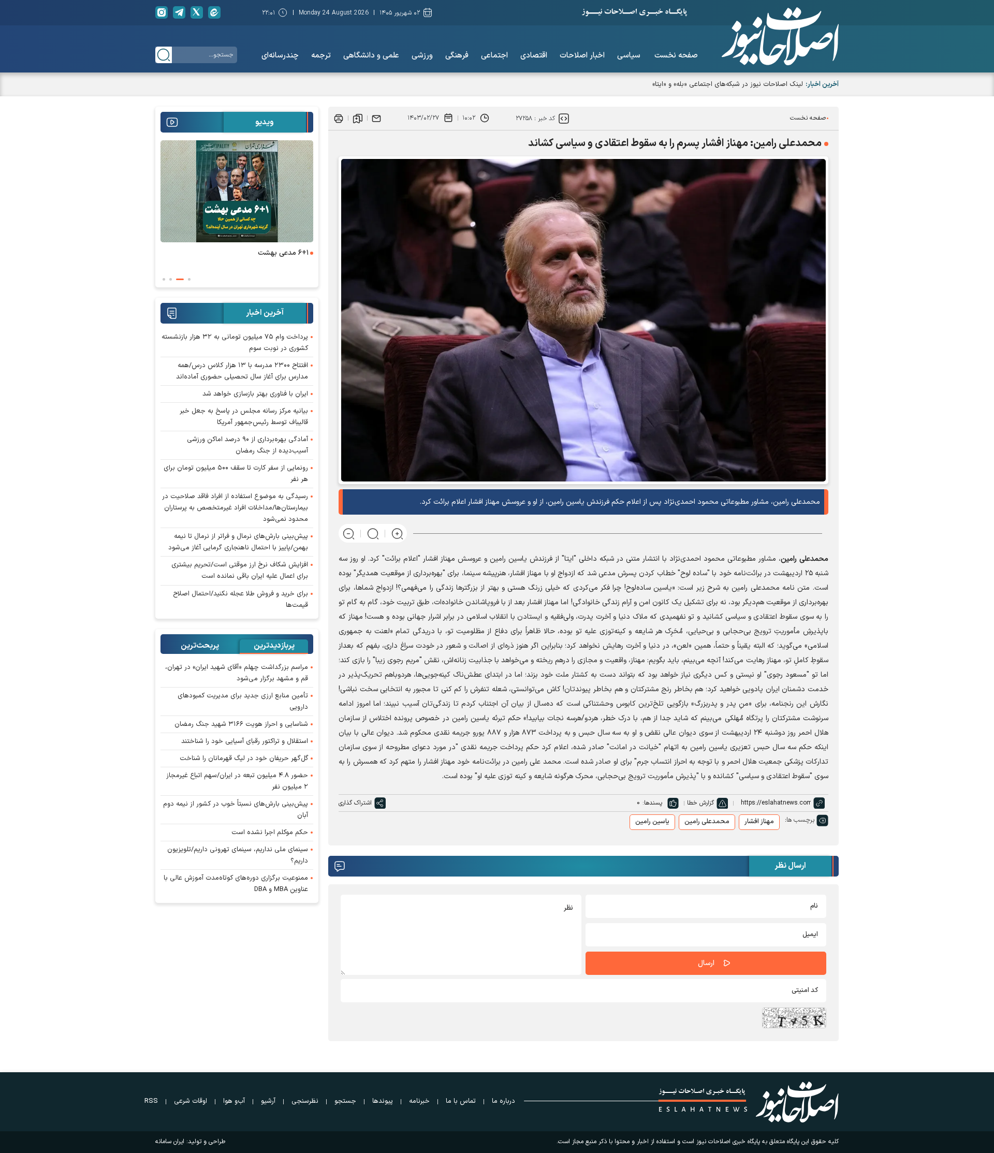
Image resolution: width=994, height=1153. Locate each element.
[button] (189, 279)
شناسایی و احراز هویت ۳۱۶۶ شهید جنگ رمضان (241, 724)
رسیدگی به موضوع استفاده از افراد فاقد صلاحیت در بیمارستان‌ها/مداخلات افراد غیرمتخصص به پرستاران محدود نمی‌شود (235, 507)
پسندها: (652, 803)
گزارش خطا (700, 803)
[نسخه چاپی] (338, 118)
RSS (151, 1101)
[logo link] (780, 36)
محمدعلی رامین (706, 821)
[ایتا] (214, 12)
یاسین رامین (652, 821)
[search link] (163, 55)
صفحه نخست (808, 118)
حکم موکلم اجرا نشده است (269, 832)
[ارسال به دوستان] (376, 118)
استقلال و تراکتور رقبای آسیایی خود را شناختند (244, 741)
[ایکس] (197, 12)
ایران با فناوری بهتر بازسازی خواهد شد (255, 394)
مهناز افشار (759, 821)
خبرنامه (419, 1101)
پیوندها (382, 1101)
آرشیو (268, 1101)
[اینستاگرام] (161, 12)
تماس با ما (461, 1101)
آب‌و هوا (234, 1101)
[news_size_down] (348, 533)
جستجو (345, 1101)
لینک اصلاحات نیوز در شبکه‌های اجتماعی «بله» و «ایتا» (727, 84)
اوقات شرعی (190, 1101)
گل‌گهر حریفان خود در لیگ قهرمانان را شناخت (244, 758)
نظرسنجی (304, 1101)
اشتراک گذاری (355, 803)
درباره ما (503, 1101)
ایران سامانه (169, 1141)
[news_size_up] (397, 533)
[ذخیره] (358, 118)
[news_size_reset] (373, 533)
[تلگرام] (179, 12)
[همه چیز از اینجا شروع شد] (205, 191)
